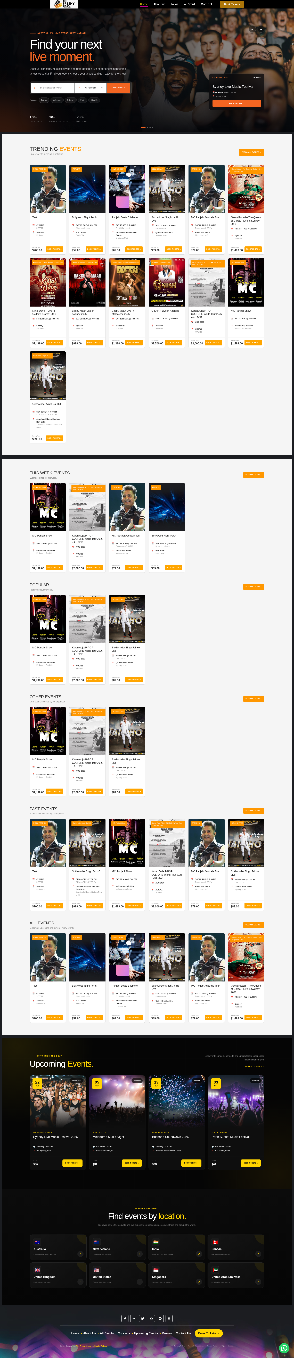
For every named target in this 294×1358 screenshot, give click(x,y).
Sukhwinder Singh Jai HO (46, 404)
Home (144, 4)
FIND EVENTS (119, 88)
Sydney (44, 100)
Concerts (124, 1333)
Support (231, 1346)
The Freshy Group (84, 1346)
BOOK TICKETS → (236, 103)
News (174, 4)
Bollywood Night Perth (84, 217)
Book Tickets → (208, 1333)
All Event (189, 4)
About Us (89, 1333)
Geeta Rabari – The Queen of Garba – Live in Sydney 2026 (246, 220)
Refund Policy (212, 1346)
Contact (206, 4)
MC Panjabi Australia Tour (205, 217)
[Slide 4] (152, 127)
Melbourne (57, 100)
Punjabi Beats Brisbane (125, 217)
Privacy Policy (179, 1346)
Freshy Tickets (100, 1346)
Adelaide (94, 100)
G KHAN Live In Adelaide (165, 310)
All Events (107, 1333)
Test (34, 217)
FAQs (223, 1346)
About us (160, 4)
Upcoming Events (146, 1333)
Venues (167, 1333)
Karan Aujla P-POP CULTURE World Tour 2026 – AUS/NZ (206, 314)
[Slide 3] (150, 127)
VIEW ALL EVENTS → (251, 152)
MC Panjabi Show (241, 310)
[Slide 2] (145, 127)
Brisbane (70, 100)
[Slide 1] (141, 127)
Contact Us (183, 1333)
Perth (82, 100)
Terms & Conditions (196, 1346)
